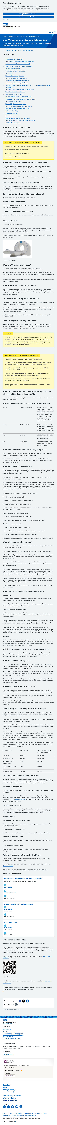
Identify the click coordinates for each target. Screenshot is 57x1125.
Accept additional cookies (27, 14)
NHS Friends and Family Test (13, 123)
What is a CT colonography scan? (14, 76)
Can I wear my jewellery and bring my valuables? (18, 66)
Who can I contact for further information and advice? (20, 120)
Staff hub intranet (8, 1036)
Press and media (28, 1113)
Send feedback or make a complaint (13, 1033)
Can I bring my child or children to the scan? (17, 108)
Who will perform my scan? (12, 68)
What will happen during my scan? (14, 94)
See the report (9, 1075)
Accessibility (38, 1113)
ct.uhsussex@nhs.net (10, 892)
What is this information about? (14, 59)
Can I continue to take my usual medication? (17, 64)
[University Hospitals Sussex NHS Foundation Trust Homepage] (12, 25)
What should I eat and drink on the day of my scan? (19, 89)
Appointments (7, 1029)
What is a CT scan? (10, 73)
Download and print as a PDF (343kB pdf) (19, 50)
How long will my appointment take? (15, 71)
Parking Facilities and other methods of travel (17, 118)
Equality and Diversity (11, 113)
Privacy (45, 1113)
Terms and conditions (18, 1115)
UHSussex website (20, 799)
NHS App (5, 1031)
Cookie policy (6, 1115)
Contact (5, 1113)
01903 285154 (8, 909)
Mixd (15, 1121)
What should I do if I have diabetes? (15, 92)
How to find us (9, 116)
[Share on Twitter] (23, 1001)
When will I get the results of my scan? (15, 104)
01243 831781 (8, 927)
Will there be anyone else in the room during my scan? (20, 99)
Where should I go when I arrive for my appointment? (20, 61)
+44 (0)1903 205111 (8, 1054)
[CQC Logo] (9, 1062)
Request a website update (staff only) (13, 1035)
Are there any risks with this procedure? (16, 78)
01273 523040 (8, 887)
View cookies (6, 19)
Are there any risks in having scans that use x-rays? (19, 106)
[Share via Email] (27, 1001)
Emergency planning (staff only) (11, 1038)
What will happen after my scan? (14, 101)
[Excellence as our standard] (11, 1021)
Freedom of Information (15, 1113)
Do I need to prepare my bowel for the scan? (17, 80)
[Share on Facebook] (19, 1001)
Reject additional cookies (27, 17)
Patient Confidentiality (11, 111)
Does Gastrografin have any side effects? (16, 83)
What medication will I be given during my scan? (18, 96)
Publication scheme (30, 1115)
